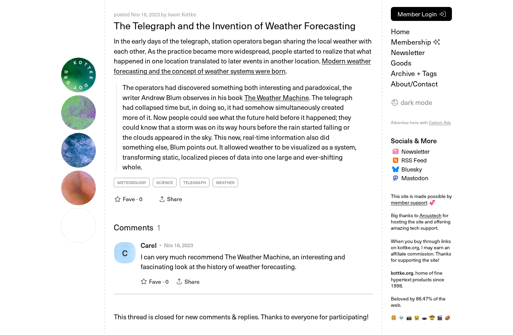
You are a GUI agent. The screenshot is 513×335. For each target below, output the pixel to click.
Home (400, 31)
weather (225, 182)
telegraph (194, 182)
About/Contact (414, 83)
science (164, 182)
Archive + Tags (414, 73)
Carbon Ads (440, 122)
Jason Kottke (182, 14)
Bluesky (411, 169)
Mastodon (415, 177)
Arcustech (430, 215)
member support (409, 202)
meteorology (131, 182)
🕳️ (424, 317)
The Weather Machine (276, 97)
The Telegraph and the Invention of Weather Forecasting (235, 25)
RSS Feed (414, 160)
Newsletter (408, 52)
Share (192, 281)
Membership (412, 42)
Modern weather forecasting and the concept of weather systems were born (242, 66)
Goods (401, 63)
